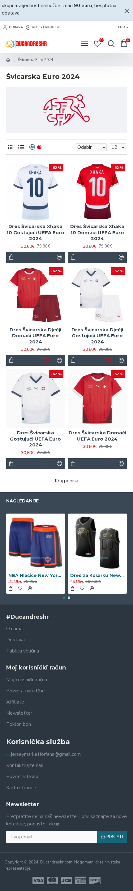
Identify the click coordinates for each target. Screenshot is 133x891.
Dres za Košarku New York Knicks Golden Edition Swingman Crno (97, 575)
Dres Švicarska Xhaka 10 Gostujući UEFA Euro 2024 (35, 232)
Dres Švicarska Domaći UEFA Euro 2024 (97, 436)
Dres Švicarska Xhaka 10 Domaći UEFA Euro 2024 (97, 232)
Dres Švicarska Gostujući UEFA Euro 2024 (35, 439)
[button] (64, 597)
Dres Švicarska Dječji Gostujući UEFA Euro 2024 (97, 336)
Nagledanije (22, 501)
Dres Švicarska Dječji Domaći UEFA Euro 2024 (35, 336)
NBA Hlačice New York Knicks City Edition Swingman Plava (35, 575)
